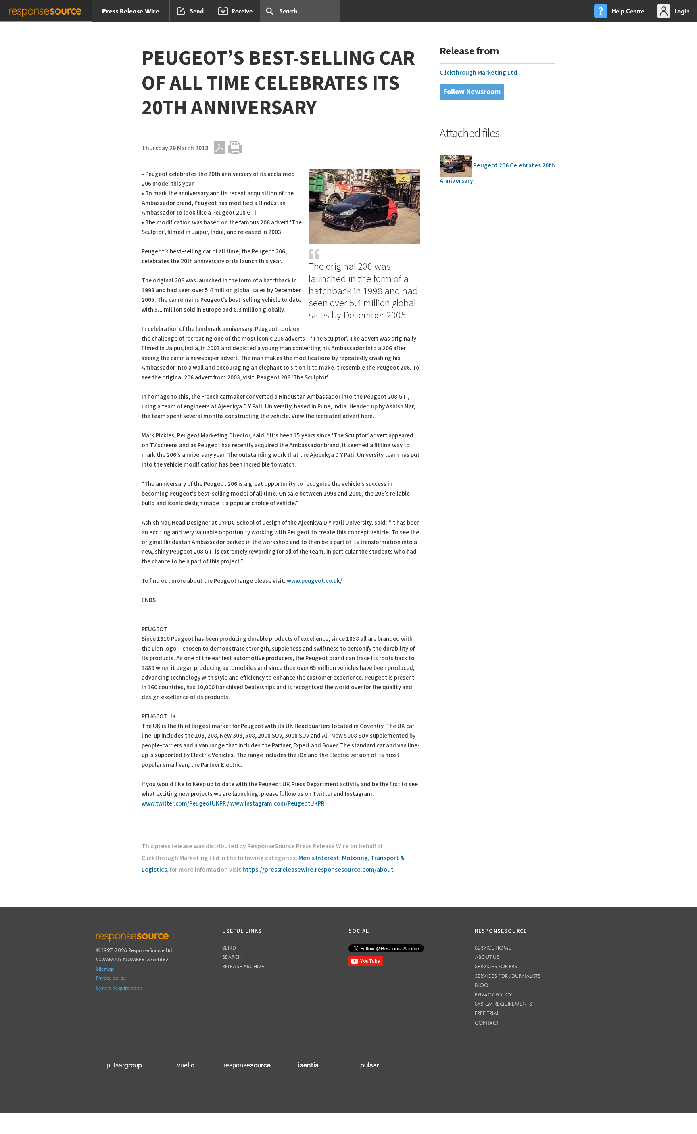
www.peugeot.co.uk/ (314, 581)
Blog (481, 985)
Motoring (355, 858)
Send (229, 947)
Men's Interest (318, 858)
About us (487, 956)
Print (235, 147)
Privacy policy (110, 977)
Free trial (487, 1013)
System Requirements (119, 987)
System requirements (503, 1003)
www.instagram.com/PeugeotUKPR (277, 804)
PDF (219, 147)
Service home (493, 947)
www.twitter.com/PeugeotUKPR (184, 804)
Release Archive (243, 966)
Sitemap (105, 968)
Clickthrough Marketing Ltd (478, 73)
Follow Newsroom (472, 91)
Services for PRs (496, 966)
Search (232, 956)
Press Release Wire (130, 11)
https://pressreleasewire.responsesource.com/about (318, 870)
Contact (487, 1022)
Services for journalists (507, 975)
